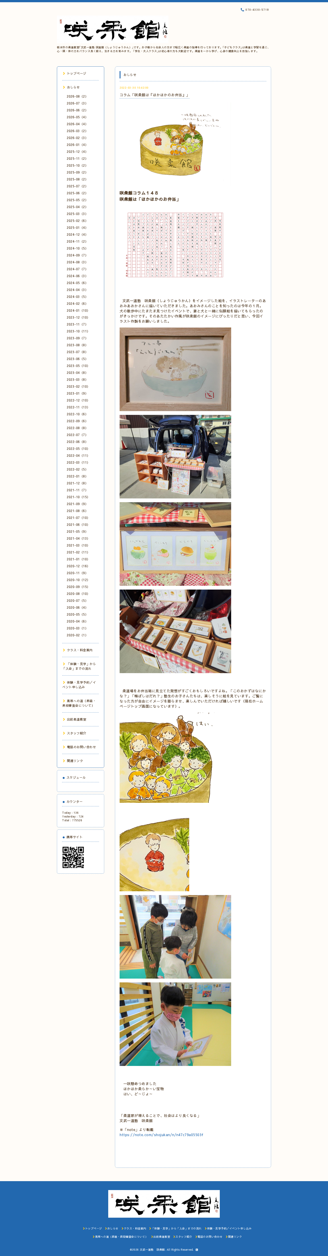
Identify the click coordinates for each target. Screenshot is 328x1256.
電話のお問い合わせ (81, 747)
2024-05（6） (77, 283)
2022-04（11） (78, 455)
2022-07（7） (77, 434)
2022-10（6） (77, 414)
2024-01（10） (78, 310)
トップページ (76, 73)
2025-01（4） (77, 227)
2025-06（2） (77, 193)
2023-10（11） (78, 331)
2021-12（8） (77, 483)
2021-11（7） (77, 490)
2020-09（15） (78, 586)
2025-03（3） (77, 213)
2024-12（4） (77, 234)
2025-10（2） (77, 165)
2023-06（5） (77, 359)
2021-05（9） (77, 531)
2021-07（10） (78, 517)
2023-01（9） (77, 393)
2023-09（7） (77, 338)
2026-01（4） (77, 144)
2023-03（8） (77, 379)
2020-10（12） (78, 580)
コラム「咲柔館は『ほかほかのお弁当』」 (155, 94)
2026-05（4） (77, 117)
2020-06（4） (77, 607)
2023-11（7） (77, 324)
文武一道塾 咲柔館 (152, 1249)
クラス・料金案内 (80, 650)
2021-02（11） (78, 552)
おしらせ (73, 87)
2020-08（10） (78, 593)
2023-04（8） (77, 372)
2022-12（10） (78, 400)
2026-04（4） (77, 124)
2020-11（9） (77, 573)
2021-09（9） (77, 504)
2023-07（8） (77, 352)
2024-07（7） (77, 269)
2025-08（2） (77, 179)
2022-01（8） (77, 476)
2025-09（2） (77, 172)
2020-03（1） (77, 628)
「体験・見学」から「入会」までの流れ (79, 666)
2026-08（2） (77, 96)
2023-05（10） (78, 365)
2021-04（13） (78, 538)
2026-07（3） (77, 103)
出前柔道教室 (76, 719)
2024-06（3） (77, 276)
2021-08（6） (77, 510)
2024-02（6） (77, 303)
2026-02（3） (77, 137)
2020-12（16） (78, 566)
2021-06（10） (78, 524)
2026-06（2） (77, 110)
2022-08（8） (77, 428)
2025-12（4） (77, 151)
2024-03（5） (77, 296)
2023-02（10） (78, 386)
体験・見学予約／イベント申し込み (79, 684)
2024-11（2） (77, 241)
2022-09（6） (77, 421)
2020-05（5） (77, 614)
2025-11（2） (77, 158)
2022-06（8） (77, 441)
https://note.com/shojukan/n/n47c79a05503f (161, 1134)
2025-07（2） (77, 186)
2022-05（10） (78, 448)
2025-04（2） (77, 207)
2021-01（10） (78, 559)
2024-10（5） (77, 248)
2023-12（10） (78, 317)
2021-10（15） (78, 497)
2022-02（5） (77, 469)
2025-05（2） (77, 200)
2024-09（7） (77, 255)
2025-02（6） (77, 220)
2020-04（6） (77, 621)
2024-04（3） (77, 289)
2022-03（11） (78, 462)
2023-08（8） (77, 345)
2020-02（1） (77, 635)
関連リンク (75, 760)
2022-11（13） (78, 407)
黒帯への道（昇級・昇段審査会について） (79, 703)
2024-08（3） (77, 262)
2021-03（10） (78, 545)
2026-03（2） (77, 131)
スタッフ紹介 (76, 733)
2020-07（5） (77, 600)
